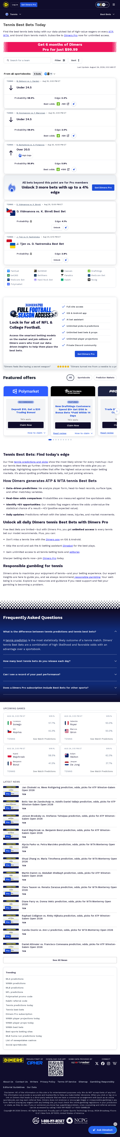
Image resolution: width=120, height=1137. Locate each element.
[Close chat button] (115, 1124)
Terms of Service (67, 1081)
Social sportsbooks (16, 1044)
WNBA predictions (15, 983)
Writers (34, 1081)
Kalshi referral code (16, 1001)
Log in (15, 5)
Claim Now (26, 425)
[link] (97, 1064)
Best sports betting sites (19, 1031)
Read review (59, 433)
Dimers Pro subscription (19, 1014)
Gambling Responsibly (102, 1081)
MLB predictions (14, 987)
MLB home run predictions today (24, 1036)
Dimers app (53, 539)
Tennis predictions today (19, 1005)
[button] (60, 631)
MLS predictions (14, 979)
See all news (60, 960)
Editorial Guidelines (14, 1087)
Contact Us (21, 1081)
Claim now (73, 425)
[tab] (50, 439)
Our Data (32, 1087)
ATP (110, 31)
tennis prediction (16, 640)
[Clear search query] (46, 60)
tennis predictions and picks (31, 461)
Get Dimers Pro (28, 5)
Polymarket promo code (19, 996)
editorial (74, 551)
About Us (8, 1081)
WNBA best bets (14, 1027)
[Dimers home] (6, 5)
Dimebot (68, 545)
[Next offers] (117, 411)
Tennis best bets (15, 1009)
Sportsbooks (84, 377)
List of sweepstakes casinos (21, 1040)
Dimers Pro (71, 35)
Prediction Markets (105, 377)
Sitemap (83, 1081)
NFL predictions (14, 992)
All (70, 377)
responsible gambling (87, 577)
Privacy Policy (47, 1081)
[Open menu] (114, 5)
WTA (6, 35)
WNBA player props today (20, 1023)
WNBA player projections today (23, 1018)
